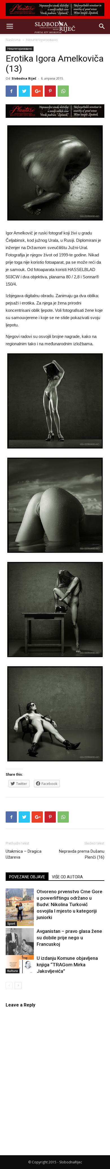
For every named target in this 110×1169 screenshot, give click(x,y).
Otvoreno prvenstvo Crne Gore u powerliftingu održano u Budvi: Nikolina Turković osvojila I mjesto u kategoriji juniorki (69, 904)
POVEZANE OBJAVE (27, 877)
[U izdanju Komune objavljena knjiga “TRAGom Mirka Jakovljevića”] (20, 964)
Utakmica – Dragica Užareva (23, 854)
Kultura (12, 971)
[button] (102, 26)
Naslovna (13, 39)
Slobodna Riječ (24, 78)
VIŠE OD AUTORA (67, 877)
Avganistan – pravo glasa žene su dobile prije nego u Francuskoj (69, 937)
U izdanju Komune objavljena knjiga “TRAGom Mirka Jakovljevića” (67, 964)
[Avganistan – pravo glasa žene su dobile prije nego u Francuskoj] (20, 945)
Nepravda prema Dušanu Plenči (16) (81, 854)
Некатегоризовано (42, 39)
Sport (11, 924)
